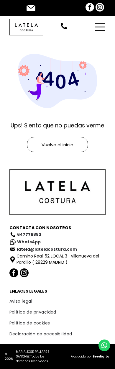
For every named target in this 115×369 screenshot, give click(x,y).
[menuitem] (57, 301)
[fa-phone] (64, 29)
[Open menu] (100, 27)
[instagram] (100, 8)
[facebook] (90, 8)
